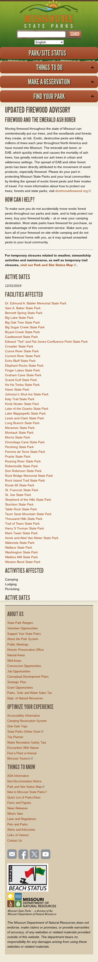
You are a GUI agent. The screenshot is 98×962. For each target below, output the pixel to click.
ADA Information (18, 776)
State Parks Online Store (23, 731)
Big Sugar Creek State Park (25, 327)
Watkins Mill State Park (21, 557)
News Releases (17, 808)
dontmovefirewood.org (71, 191)
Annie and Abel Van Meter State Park (31, 538)
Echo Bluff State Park (20, 361)
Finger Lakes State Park (22, 370)
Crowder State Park (19, 346)
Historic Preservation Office (25, 649)
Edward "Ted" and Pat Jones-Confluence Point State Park (46, 341)
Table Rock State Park (21, 509)
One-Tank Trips (17, 726)
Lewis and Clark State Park (24, 418)
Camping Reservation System (27, 721)
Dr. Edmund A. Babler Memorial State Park (35, 303)
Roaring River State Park (23, 461)
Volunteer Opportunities (22, 628)
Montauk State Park (19, 432)
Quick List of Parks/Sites (24, 797)
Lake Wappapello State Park (25, 413)
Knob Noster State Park (22, 404)
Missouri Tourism (18, 758)
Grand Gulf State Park (21, 380)
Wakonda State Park (19, 543)
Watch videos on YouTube (46, 854)
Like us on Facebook (23, 854)
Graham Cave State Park (23, 375)
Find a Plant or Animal (21, 753)
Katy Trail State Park (19, 399)
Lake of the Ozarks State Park (26, 408)
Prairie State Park (17, 456)
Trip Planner (15, 737)
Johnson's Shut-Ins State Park (27, 394)
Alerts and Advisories (21, 829)
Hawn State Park (17, 389)
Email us (11, 854)
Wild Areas (14, 660)
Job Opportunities (19, 671)
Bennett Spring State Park (23, 313)
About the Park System (22, 639)
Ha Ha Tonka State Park (22, 384)
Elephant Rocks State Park (24, 365)
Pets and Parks (17, 824)
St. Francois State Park (21, 490)
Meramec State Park (20, 428)
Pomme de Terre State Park (25, 452)
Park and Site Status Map (24, 786)
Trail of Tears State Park (22, 523)
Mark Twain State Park (21, 533)
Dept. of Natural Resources (25, 698)
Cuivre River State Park (22, 351)
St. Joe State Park (18, 495)
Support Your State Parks (24, 633)
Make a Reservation (49, 81)
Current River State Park (22, 356)
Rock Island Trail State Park (25, 480)
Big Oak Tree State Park (22, 322)
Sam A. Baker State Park (23, 308)
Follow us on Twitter (34, 854)
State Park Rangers (20, 623)
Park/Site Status (47, 53)
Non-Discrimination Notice (24, 781)
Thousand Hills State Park (23, 519)
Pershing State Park (19, 447)
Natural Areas (16, 655)
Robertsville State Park (21, 466)
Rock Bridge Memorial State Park (29, 475)
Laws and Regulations (21, 819)
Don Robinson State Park (23, 471)
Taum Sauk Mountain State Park (28, 514)
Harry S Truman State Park (24, 528)
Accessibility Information (23, 715)
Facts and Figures (19, 802)
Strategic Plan (16, 682)
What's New (15, 813)
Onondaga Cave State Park (25, 442)
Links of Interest (18, 835)
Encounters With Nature (23, 747)
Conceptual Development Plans (28, 676)
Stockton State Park (19, 504)
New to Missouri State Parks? (27, 792)
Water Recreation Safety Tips (26, 742)
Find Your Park (49, 96)
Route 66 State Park (19, 485)
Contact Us (14, 840)
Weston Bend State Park (22, 562)
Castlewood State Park (21, 337)
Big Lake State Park (19, 317)
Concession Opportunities (24, 666)
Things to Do (49, 67)
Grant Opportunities (20, 687)
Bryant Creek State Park (22, 332)
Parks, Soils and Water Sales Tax (29, 693)
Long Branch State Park (22, 423)
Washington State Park (21, 552)
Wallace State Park (18, 547)
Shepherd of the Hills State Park (28, 499)
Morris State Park (17, 437)
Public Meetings (17, 644)
